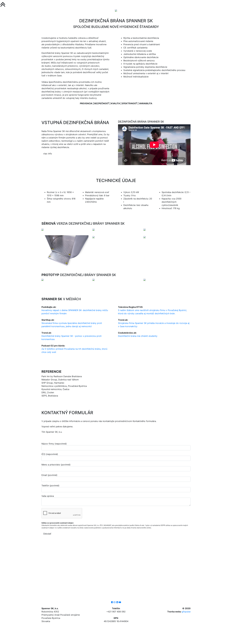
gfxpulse (186, 611)
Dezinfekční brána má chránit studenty (137, 336)
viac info (47, 153)
